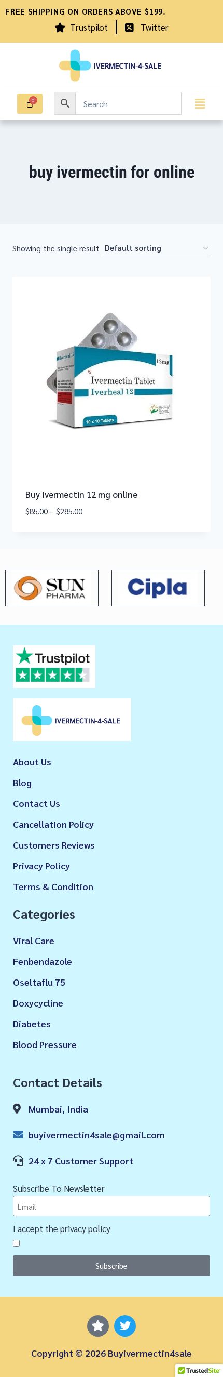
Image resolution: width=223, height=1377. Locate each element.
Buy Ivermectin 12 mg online (81, 494)
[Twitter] (125, 1326)
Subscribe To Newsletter (59, 1188)
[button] (199, 103)
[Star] (98, 1326)
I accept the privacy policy (61, 1228)
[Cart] (30, 104)
